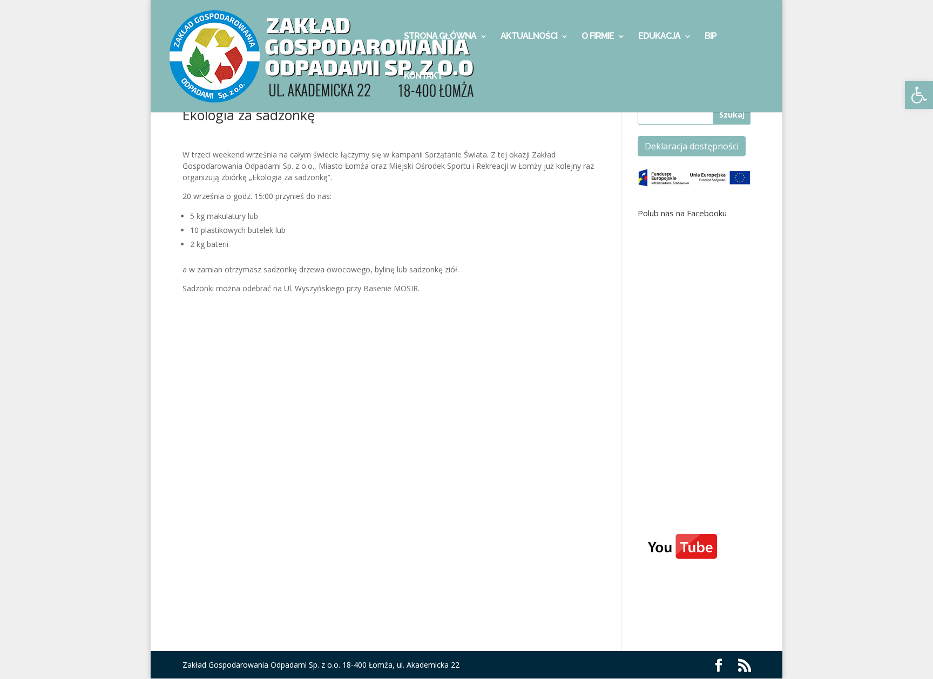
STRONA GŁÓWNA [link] (440, 36)
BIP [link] (710, 36)
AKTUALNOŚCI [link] (529, 36)
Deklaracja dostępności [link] (692, 146)
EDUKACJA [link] (659, 36)
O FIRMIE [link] (598, 36)
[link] (919, 95)
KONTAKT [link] (423, 76)
